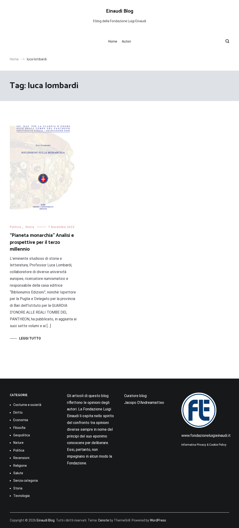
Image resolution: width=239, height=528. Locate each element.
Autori (126, 41)
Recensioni (21, 458)
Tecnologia (21, 496)
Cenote (103, 520)
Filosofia (19, 428)
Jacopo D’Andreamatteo (144, 402)
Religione (20, 465)
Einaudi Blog (119, 11)
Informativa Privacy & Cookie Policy (203, 444)
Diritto (18, 412)
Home (112, 41)
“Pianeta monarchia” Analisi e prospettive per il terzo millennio (42, 242)
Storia (29, 227)
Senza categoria (25, 480)
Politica (15, 227)
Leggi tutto (30, 338)
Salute (18, 473)
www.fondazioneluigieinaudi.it (206, 435)
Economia (20, 420)
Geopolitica (21, 435)
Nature (18, 443)
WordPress (158, 520)
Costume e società (27, 405)
